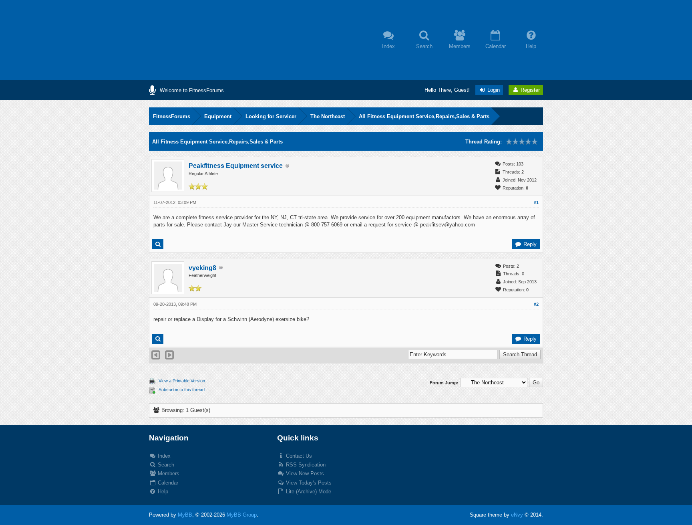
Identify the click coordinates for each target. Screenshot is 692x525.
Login (493, 90)
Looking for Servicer (270, 116)
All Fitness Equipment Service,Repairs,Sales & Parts (424, 116)
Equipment (217, 116)
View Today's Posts (308, 483)
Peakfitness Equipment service (236, 165)
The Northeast (327, 116)
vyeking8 (202, 268)
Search (165, 465)
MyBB (185, 515)
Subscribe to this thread (182, 389)
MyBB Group (242, 515)
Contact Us (298, 456)
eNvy (517, 515)
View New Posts (304, 473)
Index (163, 456)
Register (529, 90)
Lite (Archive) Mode (307, 492)
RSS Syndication (305, 465)
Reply (529, 244)
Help (162, 492)
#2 (536, 304)
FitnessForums (171, 116)
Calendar (167, 483)
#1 (536, 202)
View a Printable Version (182, 380)
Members (167, 473)
